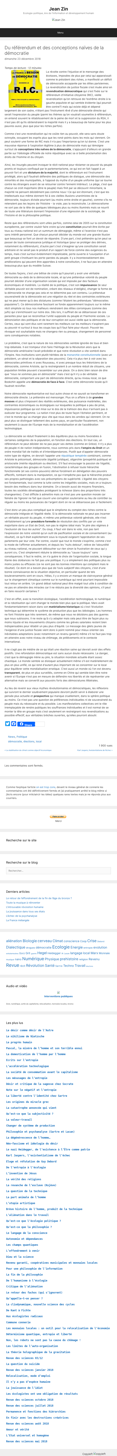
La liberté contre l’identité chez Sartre (36, 1095)
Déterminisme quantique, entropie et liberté (39, 1334)
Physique (52, 959)
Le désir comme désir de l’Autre (29, 1030)
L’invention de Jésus (21, 1173)
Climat (58, 941)
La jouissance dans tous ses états (25, 911)
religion (83, 959)
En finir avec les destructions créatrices (37, 1417)
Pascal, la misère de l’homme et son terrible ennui (44, 1048)
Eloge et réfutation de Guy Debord (31, 1161)
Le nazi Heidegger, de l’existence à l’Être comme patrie (48, 1149)
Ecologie (61, 947)
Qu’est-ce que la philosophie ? (29, 1227)
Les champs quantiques (22, 1244)
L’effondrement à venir (23, 1250)
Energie (77, 947)
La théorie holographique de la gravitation (38, 1352)
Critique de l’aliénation (24, 1286)
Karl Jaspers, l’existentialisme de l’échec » (94, 750)
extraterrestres (12, 953)
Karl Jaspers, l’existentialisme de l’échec (38, 1155)
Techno (68, 966)
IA (62, 953)
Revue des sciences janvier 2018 (29, 1369)
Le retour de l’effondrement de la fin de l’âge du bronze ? (39, 898)
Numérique (33, 958)
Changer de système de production (30, 1125)
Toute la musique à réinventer (23, 902)
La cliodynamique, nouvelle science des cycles (40, 1304)
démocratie (15, 741)
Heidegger (54, 953)
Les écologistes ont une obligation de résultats (42, 1393)
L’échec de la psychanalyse (21, 915)
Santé (50, 965)
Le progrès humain (19, 1042)
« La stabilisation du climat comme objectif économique (28, 750)
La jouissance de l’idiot (24, 1387)
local (39, 741)
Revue (12, 965)
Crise (92, 940)
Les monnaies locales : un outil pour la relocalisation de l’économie (58, 1328)
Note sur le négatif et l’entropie (31, 1089)
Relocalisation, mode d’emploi (28, 1375)
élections (28, 741)
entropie (88, 947)
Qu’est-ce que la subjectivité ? (29, 1113)
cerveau (45, 940)
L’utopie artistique (20, 1203)
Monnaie (104, 953)
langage (76, 953)
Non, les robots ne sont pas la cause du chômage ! (43, 1340)
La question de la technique (26, 1191)
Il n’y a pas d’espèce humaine (28, 1381)
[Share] (20, 724)
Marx (94, 953)
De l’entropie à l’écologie (26, 1167)
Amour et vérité (17, 1429)
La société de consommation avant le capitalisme (42, 1072)
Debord (100, 941)
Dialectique (15, 947)
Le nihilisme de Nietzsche (25, 1036)
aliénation (14, 941)
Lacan (66, 953)
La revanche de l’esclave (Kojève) (31, 1185)
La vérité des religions (23, 1179)
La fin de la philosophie (24, 1274)
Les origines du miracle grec (27, 1101)
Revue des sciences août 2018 (27, 1423)
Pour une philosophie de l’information (34, 1268)
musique (10, 959)
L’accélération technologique (27, 1066)
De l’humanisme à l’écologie (26, 1280)
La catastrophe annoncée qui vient (31, 1107)
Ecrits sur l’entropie (22, 1060)
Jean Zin (58, 9)
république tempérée (74, 455)
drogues (30, 947)
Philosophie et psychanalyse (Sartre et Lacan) (40, 1131)
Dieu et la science (20, 1256)
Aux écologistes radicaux (24, 1316)
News (11, 736)
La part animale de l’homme (26, 1197)
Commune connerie (18, 1322)
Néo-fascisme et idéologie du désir (32, 1143)
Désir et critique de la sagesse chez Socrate (39, 1084)
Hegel (42, 953)
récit (22, 965)
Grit (28, 953)
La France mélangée (17, 920)
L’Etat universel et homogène (27, 1435)
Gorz (22, 953)
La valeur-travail (19, 1119)
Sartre (58, 965)
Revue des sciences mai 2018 (26, 1441)
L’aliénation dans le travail (27, 1215)
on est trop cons (45, 787)
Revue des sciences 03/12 (24, 1358)
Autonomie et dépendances (24, 1238)
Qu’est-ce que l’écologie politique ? (33, 1220)
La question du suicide (23, 1364)
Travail (80, 965)
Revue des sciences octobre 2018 (29, 1399)
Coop (83, 941)
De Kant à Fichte (18, 1310)
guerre (34, 953)
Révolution (35, 965)
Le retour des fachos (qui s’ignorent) (34, 1292)
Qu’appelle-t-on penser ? (24, 1298)
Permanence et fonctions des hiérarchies (36, 1411)
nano (18, 959)
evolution (100, 947)
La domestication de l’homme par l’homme (36, 1054)
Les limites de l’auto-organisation (32, 1346)
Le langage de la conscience (26, 1232)
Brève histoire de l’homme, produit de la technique (44, 1209)
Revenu (94, 959)
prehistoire (69, 959)
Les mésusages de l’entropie (26, 1078)
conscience (71, 941)
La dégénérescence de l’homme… (28, 1137)
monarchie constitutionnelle (84, 354)
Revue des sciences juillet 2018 (29, 1405)
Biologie (30, 940)
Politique (22, 736)
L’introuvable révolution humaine (24, 907)
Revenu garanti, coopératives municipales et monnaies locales (52, 1262)
